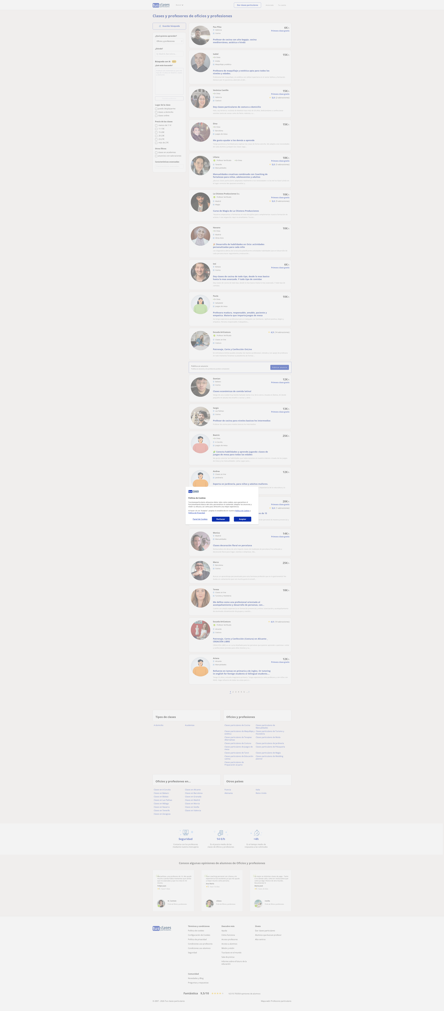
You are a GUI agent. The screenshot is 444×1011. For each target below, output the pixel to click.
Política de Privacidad (196, 513)
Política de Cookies (242, 511)
